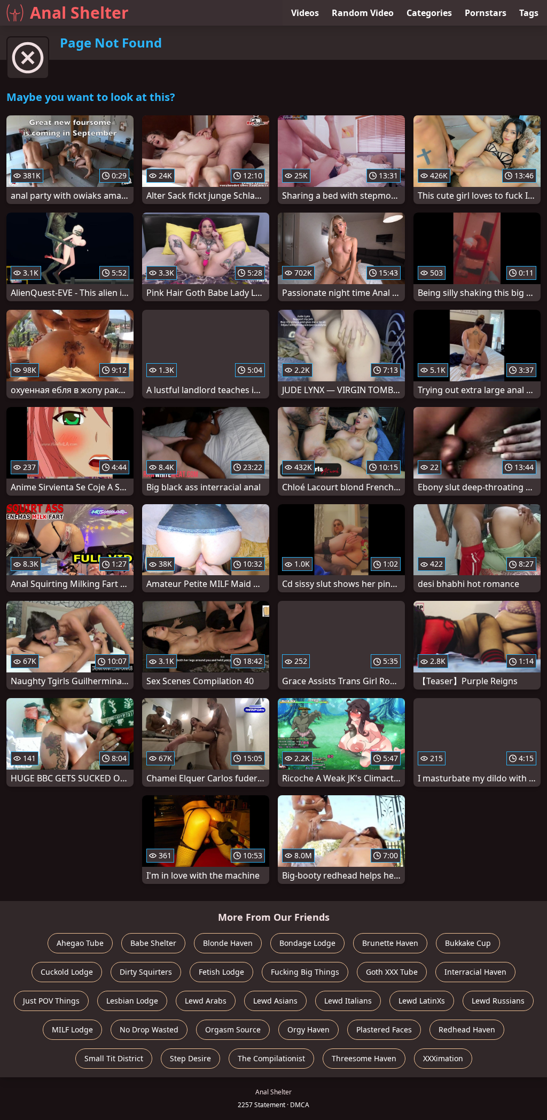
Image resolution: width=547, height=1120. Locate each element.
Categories (429, 13)
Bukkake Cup (468, 943)
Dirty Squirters (146, 972)
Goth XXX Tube (392, 972)
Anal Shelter (79, 13)
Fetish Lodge (221, 972)
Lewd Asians (275, 1001)
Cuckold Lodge (67, 972)
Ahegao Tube (80, 943)
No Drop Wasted (149, 1029)
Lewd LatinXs (421, 1001)
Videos (305, 13)
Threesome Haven (364, 1058)
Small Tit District (113, 1058)
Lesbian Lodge (132, 1001)
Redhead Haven (467, 1029)
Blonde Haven (228, 943)
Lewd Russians (498, 1001)
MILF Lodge (72, 1029)
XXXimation (443, 1058)
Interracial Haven (475, 972)
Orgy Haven (308, 1029)
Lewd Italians (348, 1001)
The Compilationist (271, 1058)
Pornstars (485, 13)
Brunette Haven (390, 943)
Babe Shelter (153, 943)
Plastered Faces (384, 1029)
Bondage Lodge (307, 943)
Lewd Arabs (205, 1001)
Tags (528, 13)
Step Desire (190, 1058)
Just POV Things (51, 1001)
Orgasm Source (233, 1029)
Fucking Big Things (305, 972)
